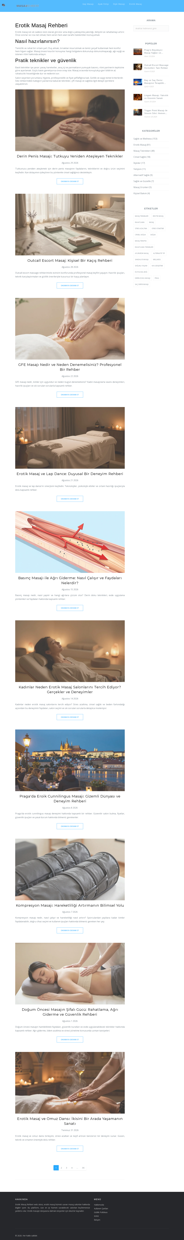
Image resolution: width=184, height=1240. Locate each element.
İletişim (97, 1220)
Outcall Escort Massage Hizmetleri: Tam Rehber (156, 66)
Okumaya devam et (70, 181)
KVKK (96, 1216)
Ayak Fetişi (103, 4)
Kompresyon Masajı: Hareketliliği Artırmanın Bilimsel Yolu (70, 905)
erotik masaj (158, 216)
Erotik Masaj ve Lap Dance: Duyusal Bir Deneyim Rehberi (70, 474)
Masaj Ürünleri (142, 187)
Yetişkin (139, 169)
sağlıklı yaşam (141, 266)
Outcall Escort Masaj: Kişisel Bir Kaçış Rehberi (69, 260)
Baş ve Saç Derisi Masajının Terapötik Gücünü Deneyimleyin (155, 81)
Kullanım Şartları (101, 1208)
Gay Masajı (88, 4)
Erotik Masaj (135, 4)
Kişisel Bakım (141, 193)
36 (83, 1167)
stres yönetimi (158, 228)
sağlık (153, 235)
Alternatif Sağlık (143, 175)
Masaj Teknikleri (144, 150)
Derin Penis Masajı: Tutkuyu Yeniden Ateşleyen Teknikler (70, 156)
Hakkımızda (99, 1204)
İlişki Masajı (119, 4)
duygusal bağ (141, 272)
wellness (157, 259)
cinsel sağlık (140, 235)
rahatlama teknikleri (144, 247)
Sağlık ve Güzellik (143, 181)
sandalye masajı (141, 259)
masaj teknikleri (141, 216)
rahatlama (140, 222)
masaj (151, 222)
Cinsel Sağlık (141, 156)
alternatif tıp (159, 253)
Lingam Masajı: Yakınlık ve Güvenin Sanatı (156, 96)
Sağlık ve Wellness (145, 138)
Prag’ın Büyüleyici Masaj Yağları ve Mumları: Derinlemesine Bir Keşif (156, 51)
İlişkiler (139, 162)
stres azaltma (141, 228)
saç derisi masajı (141, 284)
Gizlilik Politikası (100, 1212)
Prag (157, 278)
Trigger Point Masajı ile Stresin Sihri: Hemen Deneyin (155, 112)
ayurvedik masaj (142, 253)
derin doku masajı (142, 278)
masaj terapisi (140, 241)
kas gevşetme (157, 266)
